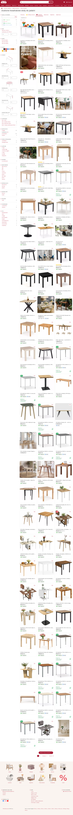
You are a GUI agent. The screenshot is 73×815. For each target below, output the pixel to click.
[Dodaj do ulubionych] (70, 721)
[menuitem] (3, 5)
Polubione (40, 14)
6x (43, 162)
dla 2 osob (4, 120)
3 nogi (3, 152)
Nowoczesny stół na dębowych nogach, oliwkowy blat (31, 422)
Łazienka (9, 782)
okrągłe (3, 130)
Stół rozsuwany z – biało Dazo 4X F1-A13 (46, 241)
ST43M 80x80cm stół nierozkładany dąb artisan (29, 339)
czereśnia (4, 172)
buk (2, 169)
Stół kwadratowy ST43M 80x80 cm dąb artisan (47, 504)
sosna (3, 174)
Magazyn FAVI (33, 797)
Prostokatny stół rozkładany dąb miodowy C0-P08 (30, 578)
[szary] (9, 49)
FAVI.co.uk (60, 808)
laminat (3, 186)
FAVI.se (56, 808)
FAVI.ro (42, 808)
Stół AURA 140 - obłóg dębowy (44, 138)
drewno (3, 193)
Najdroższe (58, 14)
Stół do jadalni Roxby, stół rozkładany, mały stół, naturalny (50, 114)
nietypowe (4, 155)
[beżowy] (15, 49)
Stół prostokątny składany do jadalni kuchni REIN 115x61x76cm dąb (33, 504)
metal (3, 194)
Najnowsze (46, 14)
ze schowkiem (5, 161)
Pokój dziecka (42, 782)
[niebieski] (8, 49)
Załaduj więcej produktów (45, 752)
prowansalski (4, 217)
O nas (32, 791)
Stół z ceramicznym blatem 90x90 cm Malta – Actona (31, 241)
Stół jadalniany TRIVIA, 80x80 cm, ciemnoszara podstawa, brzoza (33, 739)
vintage (3, 215)
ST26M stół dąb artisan (25, 652)
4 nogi (3, 147)
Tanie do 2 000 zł (5, 30)
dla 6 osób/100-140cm (6, 123)
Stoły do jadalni (24, 8)
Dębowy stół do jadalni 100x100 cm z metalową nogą (31, 315)
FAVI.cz (35, 808)
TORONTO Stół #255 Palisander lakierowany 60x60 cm (31, 163)
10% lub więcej (5, 41)
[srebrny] (4, 51)
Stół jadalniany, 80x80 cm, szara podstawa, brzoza (48, 710)
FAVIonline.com (6, 808)
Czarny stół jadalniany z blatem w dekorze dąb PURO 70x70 (50, 393)
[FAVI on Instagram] (5, 800)
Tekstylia (31, 771)
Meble (10, 771)
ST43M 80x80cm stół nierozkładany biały (46, 578)
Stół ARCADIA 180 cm (60, 739)
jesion (3, 177)
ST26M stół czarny (42, 290)
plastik (3, 187)
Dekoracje (20, 771)
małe (3, 200)
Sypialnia (31, 782)
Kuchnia (63, 771)
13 (70, 22)
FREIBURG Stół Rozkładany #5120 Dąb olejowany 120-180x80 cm (51, 339)
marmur (3, 179)
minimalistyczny (5, 220)
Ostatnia (50, 755)
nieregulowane (5, 142)
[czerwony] (6, 49)
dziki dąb (4, 176)
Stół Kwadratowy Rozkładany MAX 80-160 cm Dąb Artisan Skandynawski (52, 163)
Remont (52, 771)
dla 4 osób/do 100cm (6, 121)
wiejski (3, 219)
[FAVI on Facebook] (3, 800)
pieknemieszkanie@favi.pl (9, 791)
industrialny (4, 222)
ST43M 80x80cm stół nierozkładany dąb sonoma (30, 188)
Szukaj (51, 2)
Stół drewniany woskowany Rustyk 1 (63, 114)
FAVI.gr (67, 808)
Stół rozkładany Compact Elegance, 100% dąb (29, 451)
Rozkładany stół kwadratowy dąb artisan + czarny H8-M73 (50, 217)
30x (43, 39)
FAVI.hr (49, 808)
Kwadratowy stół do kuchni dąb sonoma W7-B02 (30, 627)
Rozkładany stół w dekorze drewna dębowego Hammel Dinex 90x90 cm (35, 217)
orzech (3, 171)
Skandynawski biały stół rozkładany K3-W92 (47, 652)
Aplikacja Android (67, 791)
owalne (3, 135)
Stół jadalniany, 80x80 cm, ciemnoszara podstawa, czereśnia (50, 451)
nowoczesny (4, 223)
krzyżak (3, 154)
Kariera (4, 794)
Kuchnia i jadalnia (7, 8)
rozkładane (4, 140)
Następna (44, 755)
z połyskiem (4, 205)
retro (3, 214)
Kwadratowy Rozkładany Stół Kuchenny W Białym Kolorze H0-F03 (33, 40)
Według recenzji (31, 14)
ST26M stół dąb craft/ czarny (26, 290)
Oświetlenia (42, 771)
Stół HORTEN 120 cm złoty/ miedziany (46, 266)
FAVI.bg (64, 808)
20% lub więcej (5, 43)
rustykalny (4, 225)
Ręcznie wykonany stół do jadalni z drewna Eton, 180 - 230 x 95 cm (34, 710)
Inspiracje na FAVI (34, 796)
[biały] (2, 49)
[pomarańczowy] (11, 49)
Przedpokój (52, 782)
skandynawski (5, 212)
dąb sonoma (4, 166)
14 (52, 22)
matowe (3, 207)
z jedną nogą (4, 149)
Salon (20, 782)
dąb (2, 168)
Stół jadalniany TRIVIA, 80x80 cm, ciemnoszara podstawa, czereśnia (51, 681)
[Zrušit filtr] (7, 131)
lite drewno (4, 184)
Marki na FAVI (33, 794)
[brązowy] (13, 49)
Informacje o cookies (35, 802)
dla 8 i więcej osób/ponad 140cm (8, 125)
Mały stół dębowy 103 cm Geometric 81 (46, 529)
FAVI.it (53, 808)
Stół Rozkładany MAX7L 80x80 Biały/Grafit (46, 188)
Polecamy (23, 14)
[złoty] (2, 51)
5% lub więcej (5, 40)
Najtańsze (52, 14)
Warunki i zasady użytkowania (37, 800)
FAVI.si (26, 810)
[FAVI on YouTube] (7, 800)
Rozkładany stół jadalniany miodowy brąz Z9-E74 (30, 681)
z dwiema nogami (5, 150)
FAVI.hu (46, 808)
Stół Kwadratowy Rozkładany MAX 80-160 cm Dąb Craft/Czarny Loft (52, 40)
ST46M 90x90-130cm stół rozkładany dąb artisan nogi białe (50, 65)
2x (61, 264)
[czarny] (4, 49)
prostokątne (4, 133)
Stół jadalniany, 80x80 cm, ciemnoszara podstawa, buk (49, 422)
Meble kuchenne (16, 8)
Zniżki (63, 782)
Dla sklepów (33, 799)
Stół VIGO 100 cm (59, 241)
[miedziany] (6, 51)
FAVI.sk (39, 808)
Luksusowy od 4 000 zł (7, 31)
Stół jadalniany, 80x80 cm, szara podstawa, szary (30, 393)
